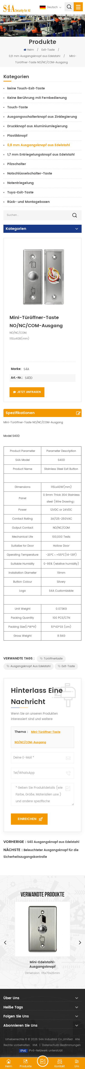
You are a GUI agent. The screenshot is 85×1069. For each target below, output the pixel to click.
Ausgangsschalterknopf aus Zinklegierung (42, 116)
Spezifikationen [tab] (20, 413)
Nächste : (13, 850)
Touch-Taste (17, 107)
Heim (30, 50)
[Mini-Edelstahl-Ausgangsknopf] (42, 929)
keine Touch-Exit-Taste (26, 88)
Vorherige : (14, 842)
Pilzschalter (16, 164)
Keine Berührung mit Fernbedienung (37, 97)
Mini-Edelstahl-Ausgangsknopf (42, 964)
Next (80, 942)
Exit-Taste (48, 50)
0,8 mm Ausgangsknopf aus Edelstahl (34, 56)
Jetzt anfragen (29, 392)
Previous (5, 942)
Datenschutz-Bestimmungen (61, 1045)
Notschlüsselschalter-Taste (29, 173)
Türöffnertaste (53, 659)
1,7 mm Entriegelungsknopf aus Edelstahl (41, 154)
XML (35, 1045)
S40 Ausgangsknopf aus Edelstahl (53, 842)
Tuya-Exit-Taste (20, 192)
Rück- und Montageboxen (28, 201)
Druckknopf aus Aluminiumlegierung (37, 126)
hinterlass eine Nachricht (42, 1061)
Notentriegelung (20, 183)
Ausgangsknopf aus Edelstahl (30, 666)
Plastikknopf (17, 135)
